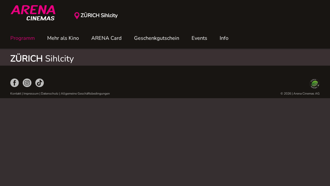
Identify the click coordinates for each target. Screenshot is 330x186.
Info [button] (224, 38)
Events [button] (199, 38)
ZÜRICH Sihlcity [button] (99, 15)
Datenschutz (50, 93)
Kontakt (15, 93)
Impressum (31, 93)
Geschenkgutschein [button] (156, 38)
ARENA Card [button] (106, 38)
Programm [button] (22, 38)
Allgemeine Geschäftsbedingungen (85, 93)
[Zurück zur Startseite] (36, 13)
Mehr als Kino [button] (63, 38)
